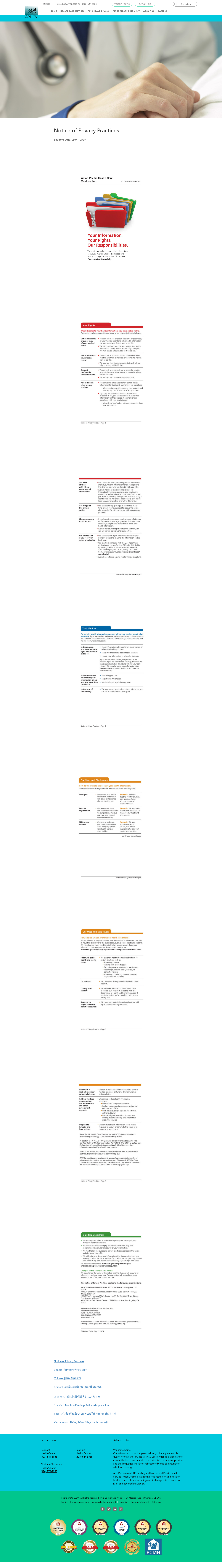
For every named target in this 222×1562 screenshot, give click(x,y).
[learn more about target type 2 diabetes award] (111, 1546)
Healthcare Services (72, 11)
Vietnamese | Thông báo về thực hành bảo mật (81, 1422)
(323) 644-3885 (49, 1457)
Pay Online (145, 4)
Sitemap (156, 1502)
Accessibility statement (104, 1502)
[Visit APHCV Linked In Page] (115, 1509)
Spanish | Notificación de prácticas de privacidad (82, 1405)
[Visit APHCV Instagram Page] (121, 1509)
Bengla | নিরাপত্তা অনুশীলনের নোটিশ (70, 1370)
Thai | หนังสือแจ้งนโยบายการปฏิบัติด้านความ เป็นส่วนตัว (85, 1413)
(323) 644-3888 (89, 4)
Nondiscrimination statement (134, 1502)
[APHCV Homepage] (31, 12)
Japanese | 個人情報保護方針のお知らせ (77, 1396)
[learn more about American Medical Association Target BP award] (68, 1546)
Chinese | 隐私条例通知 (67, 1378)
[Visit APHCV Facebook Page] (102, 1509)
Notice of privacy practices (75, 1502)
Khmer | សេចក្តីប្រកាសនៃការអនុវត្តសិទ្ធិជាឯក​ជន (78, 1387)
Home (53, 11)
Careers (162, 11)
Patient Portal (122, 4)
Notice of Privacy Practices (69, 1361)
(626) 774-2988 (49, 1471)
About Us (148, 11)
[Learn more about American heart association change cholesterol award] (90, 1546)
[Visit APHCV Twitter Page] (108, 1509)
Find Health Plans (98, 11)
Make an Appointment (126, 11)
